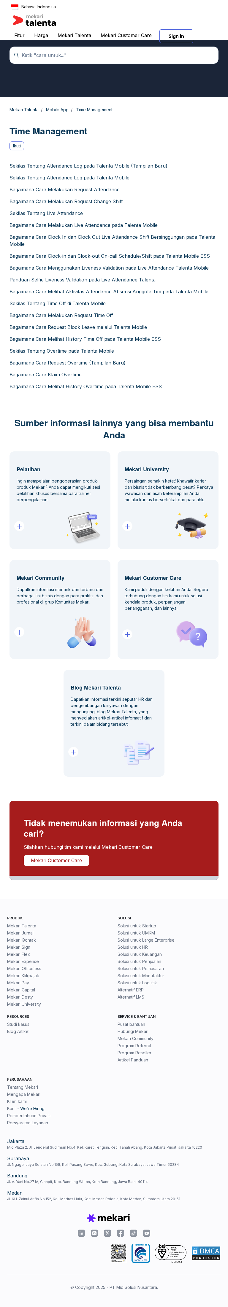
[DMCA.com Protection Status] (206, 1253)
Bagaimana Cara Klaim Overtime (46, 375)
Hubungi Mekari (133, 1031)
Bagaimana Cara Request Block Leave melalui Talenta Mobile (78, 327)
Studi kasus (18, 1024)
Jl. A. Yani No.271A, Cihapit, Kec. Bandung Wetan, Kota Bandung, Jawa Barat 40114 (77, 1181)
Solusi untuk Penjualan (139, 961)
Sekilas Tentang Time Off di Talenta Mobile (58, 303)
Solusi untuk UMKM (136, 932)
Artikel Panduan (133, 1059)
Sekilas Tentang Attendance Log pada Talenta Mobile (69, 178)
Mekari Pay (18, 982)
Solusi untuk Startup (137, 925)
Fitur (19, 35)
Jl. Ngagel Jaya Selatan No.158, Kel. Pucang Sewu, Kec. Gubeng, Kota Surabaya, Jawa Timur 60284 (93, 1164)
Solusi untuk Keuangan (140, 954)
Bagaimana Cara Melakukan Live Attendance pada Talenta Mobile (84, 225)
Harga (41, 35)
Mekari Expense (23, 961)
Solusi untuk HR (133, 947)
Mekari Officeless (24, 968)
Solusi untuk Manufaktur (141, 975)
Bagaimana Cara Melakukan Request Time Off (61, 315)
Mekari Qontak (21, 940)
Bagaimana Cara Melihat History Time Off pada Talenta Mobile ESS (85, 339)
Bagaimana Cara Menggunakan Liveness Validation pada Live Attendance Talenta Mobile (109, 268)
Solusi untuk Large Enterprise (146, 940)
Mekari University (24, 1004)
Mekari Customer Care (126, 35)
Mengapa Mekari (23, 1094)
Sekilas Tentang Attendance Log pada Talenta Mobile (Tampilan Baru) (88, 166)
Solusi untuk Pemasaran (141, 968)
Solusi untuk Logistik (137, 982)
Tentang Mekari (22, 1087)
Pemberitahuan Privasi (28, 1115)
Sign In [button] (176, 36)
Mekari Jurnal (20, 932)
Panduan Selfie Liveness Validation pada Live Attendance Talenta (83, 280)
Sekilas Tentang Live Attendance (46, 213)
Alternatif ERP (131, 989)
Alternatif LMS (131, 996)
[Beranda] (34, 20)
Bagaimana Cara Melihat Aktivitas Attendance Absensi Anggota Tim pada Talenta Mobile (109, 291)
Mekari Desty (20, 996)
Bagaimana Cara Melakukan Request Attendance (65, 189)
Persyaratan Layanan (27, 1122)
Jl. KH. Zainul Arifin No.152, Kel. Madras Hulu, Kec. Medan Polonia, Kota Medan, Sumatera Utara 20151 (93, 1199)
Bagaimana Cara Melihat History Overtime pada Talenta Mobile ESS (86, 386)
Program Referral (134, 1045)
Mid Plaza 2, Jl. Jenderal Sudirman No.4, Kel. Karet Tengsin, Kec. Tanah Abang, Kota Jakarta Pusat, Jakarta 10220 (104, 1147)
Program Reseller (134, 1052)
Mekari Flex (18, 954)
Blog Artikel (18, 1031)
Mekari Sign (18, 947)
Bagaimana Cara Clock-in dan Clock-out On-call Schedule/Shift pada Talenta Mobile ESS (110, 256)
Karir (11, 1108)
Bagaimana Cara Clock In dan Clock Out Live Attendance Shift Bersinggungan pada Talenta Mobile (112, 240)
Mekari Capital (21, 989)
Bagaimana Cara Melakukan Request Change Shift (66, 201)
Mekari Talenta (74, 35)
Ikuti (17, 145)
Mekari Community (135, 1038)
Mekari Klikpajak (23, 975)
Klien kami (17, 1101)
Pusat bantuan (131, 1024)
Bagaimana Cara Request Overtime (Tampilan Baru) (68, 363)
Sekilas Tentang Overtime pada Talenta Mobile (62, 351)
